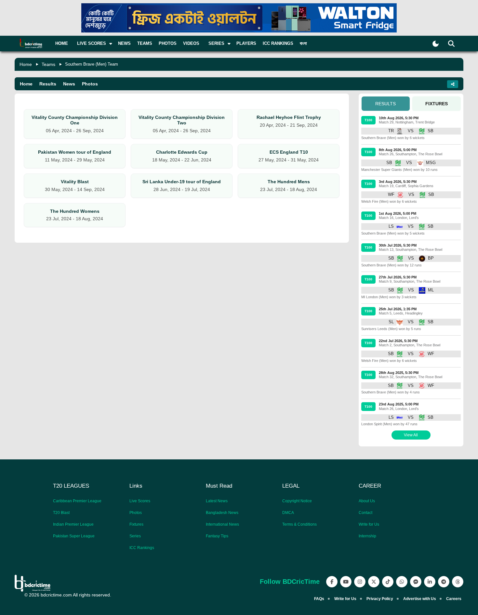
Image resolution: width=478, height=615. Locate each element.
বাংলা (303, 43)
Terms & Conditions (299, 524)
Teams (144, 43)
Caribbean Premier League (77, 501)
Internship (367, 536)
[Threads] (457, 581)
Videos (191, 43)
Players (246, 43)
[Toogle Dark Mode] (435, 44)
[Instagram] (359, 581)
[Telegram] (443, 581)
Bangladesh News (222, 512)
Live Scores (139, 501)
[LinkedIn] (429, 581)
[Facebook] (332, 581)
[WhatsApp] (401, 581)
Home (61, 43)
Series (135, 536)
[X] (373, 581)
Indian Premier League (73, 524)
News (124, 43)
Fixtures (136, 524)
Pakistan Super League (74, 536)
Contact (365, 512)
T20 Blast (61, 512)
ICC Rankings (278, 43)
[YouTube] (346, 581)
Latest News (217, 501)
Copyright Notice (297, 501)
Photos (168, 43)
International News (222, 524)
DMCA (288, 512)
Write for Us (369, 524)
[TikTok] (387, 581)
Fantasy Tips (217, 536)
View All (411, 435)
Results (47, 83)
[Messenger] (415, 581)
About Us (367, 501)
